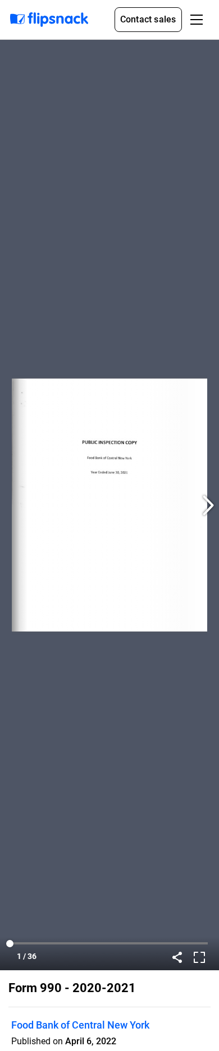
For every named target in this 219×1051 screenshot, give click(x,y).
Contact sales (148, 19)
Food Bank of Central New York (80, 1025)
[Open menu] (196, 19)
